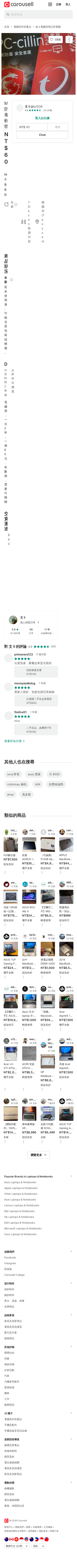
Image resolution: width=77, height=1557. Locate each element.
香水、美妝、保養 (14, 1300)
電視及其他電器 (13, 1326)
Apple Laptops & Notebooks (20, 1187)
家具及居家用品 (13, 1320)
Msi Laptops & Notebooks (19, 1211)
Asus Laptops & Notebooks (20, 1182)
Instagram (10, 1263)
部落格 (8, 1268)
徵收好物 (9, 1364)
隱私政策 (43, 1531)
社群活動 (9, 1370)
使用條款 (32, 1531)
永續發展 (37, 1527)
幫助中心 (8, 1527)
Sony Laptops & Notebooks (20, 1234)
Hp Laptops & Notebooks (19, 1216)
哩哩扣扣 (9, 1352)
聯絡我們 (19, 1527)
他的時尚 (9, 1289)
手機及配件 (10, 1424)
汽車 (6, 1375)
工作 (6, 1398)
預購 (6, 1358)
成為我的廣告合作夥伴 (15, 1531)
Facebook (10, 1257)
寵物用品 (9, 1338)
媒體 (28, 1527)
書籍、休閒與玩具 (14, 1505)
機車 (6, 1393)
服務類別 (9, 1404)
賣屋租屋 (9, 1387)
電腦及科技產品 (13, 1419)
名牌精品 (9, 1306)
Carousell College (14, 1274)
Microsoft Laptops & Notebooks (23, 1228)
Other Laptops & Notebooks (20, 1193)
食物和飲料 (10, 1450)
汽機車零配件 (11, 1381)
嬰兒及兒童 (10, 1332)
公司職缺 (48, 1527)
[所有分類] (50, 4)
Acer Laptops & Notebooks (20, 1199)
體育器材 (9, 1456)
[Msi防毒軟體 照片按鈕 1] (38, 64)
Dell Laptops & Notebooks (19, 1222)
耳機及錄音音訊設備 (15, 1430)
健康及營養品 (11, 1445)
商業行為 (54, 1531)
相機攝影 (9, 1488)
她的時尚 (9, 1294)
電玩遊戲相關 (11, 1462)
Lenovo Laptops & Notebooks (21, 1205)
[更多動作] (69, 39)
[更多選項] (5, 872)
